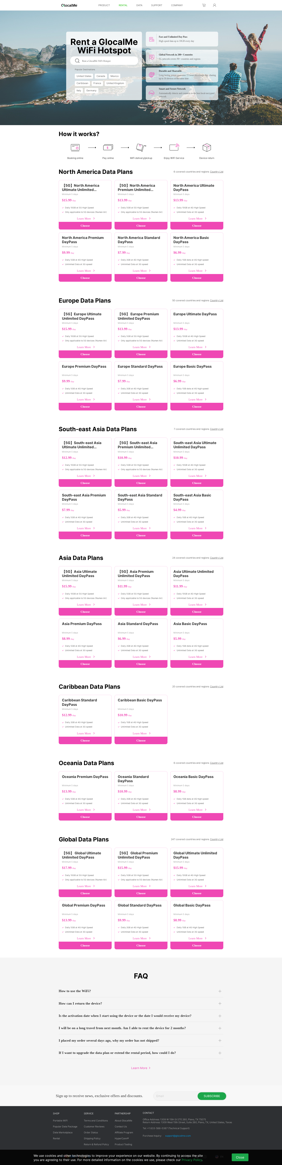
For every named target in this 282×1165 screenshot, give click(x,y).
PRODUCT (104, 5)
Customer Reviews (94, 1126)
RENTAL (123, 5)
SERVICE (88, 1113)
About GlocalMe (123, 1120)
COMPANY (177, 5)
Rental (56, 1138)
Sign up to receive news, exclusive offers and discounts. (99, 1096)
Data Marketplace (63, 1132)
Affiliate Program (124, 1132)
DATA (139, 5)
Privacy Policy (192, 1160)
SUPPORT (156, 5)
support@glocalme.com (178, 1135)
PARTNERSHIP (123, 1113)
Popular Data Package (65, 1126)
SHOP (56, 1113)
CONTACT (148, 1112)
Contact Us (121, 1126)
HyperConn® (122, 1138)
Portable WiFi (60, 1120)
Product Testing (123, 1144)
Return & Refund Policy (96, 1144)
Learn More (84, 218)
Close (240, 1157)
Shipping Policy (92, 1138)
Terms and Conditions (96, 1120)
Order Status (91, 1132)
